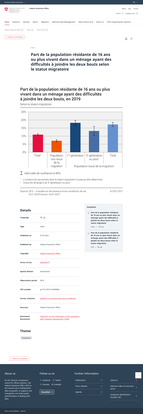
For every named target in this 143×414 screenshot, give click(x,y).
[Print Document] (126, 38)
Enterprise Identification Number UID (120, 395)
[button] (7, 22)
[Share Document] (131, 38)
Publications (80, 380)
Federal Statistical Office (39, 8)
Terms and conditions (12, 411)
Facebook (46, 380)
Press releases (81, 386)
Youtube (46, 384)
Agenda (78, 392)
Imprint (23, 411)
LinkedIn (57, 384)
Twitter (58, 380)
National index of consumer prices (122, 387)
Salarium (114, 380)
